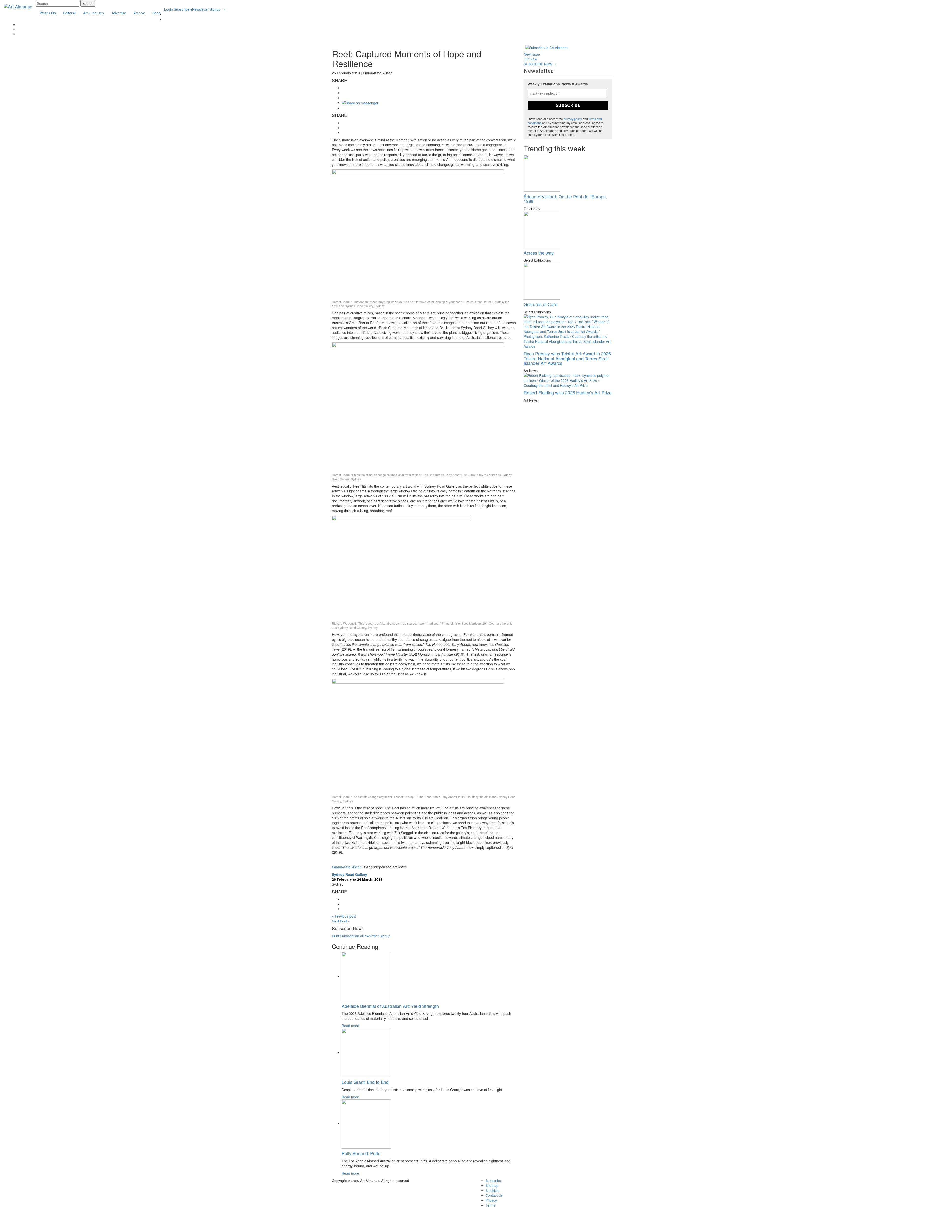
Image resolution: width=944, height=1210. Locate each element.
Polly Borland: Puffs (361, 1153)
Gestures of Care (540, 304)
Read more (350, 1025)
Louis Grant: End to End (365, 1082)
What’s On (48, 12)
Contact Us (494, 1195)
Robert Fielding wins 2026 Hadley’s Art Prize (568, 392)
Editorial (69, 12)
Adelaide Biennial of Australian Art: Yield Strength (390, 1006)
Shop (156, 12)
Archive (139, 12)
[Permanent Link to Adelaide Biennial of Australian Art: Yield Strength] (366, 976)
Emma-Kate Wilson (347, 866)
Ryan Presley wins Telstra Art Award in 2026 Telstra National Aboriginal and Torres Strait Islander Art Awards (567, 358)
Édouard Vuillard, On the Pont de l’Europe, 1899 (565, 198)
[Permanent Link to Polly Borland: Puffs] (366, 1123)
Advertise (119, 12)
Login (168, 9)
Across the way (539, 252)
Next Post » (341, 921)
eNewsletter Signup (207, 9)
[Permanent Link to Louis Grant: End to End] (366, 1052)
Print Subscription (345, 935)
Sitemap (492, 1185)
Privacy (491, 1200)
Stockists (492, 1190)
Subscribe (181, 9)
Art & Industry (93, 12)
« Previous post (344, 916)
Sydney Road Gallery (349, 874)
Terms (490, 1205)
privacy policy (573, 119)
